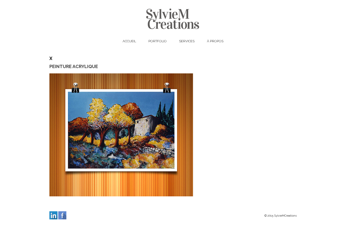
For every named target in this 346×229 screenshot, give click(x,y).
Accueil (129, 41)
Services (187, 41)
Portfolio (157, 41)
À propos (215, 41)
